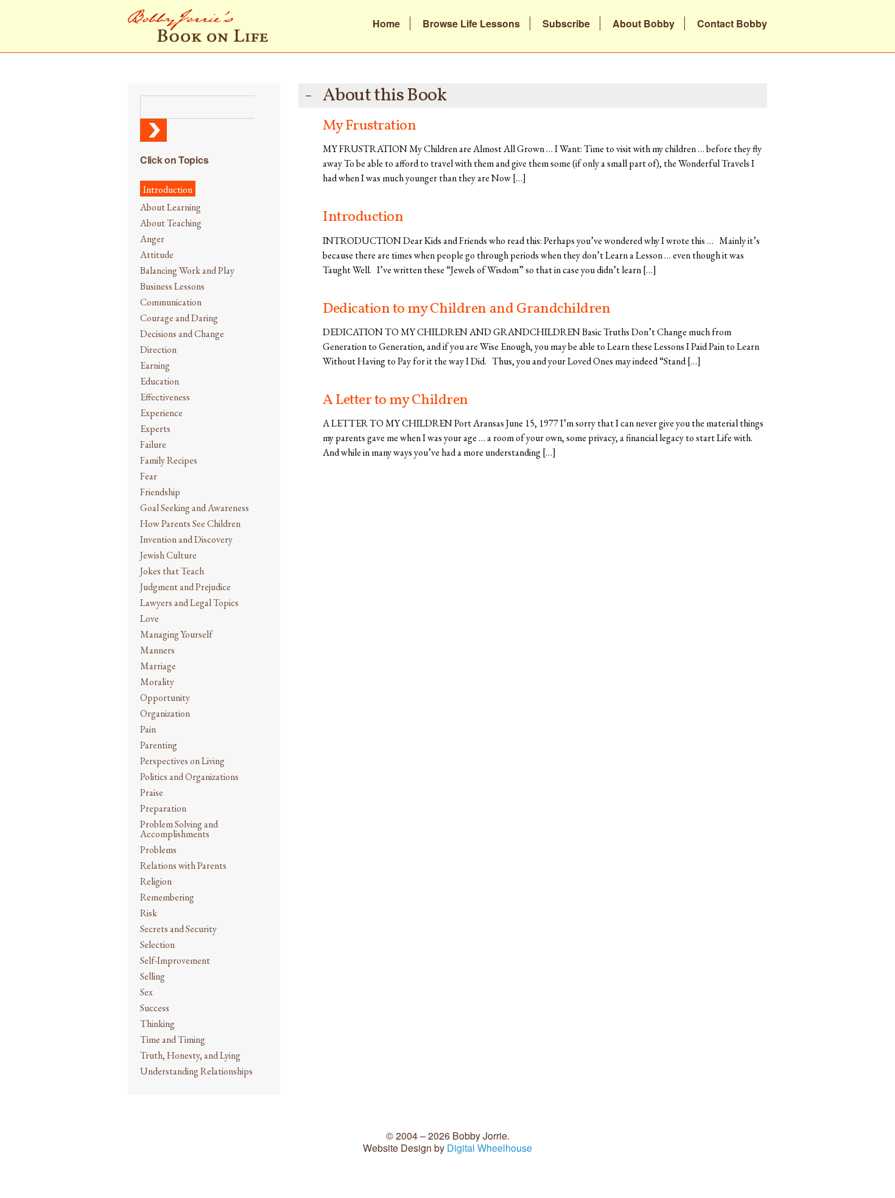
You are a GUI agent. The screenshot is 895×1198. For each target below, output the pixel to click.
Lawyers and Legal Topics (189, 602)
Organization (165, 713)
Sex (146, 992)
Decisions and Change (182, 333)
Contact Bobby (732, 24)
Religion (156, 881)
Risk (148, 913)
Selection (157, 944)
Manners (157, 650)
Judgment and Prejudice (185, 586)
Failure (153, 444)
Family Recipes (168, 460)
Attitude (157, 254)
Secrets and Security (178, 928)
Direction (158, 349)
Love (149, 618)
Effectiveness (165, 397)
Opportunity (165, 697)
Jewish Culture (168, 555)
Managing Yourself (176, 634)
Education (159, 381)
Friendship (160, 492)
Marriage (158, 666)
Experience (161, 412)
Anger (152, 238)
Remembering (167, 897)
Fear (148, 476)
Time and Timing (172, 1039)
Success (154, 1007)
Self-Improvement (175, 960)
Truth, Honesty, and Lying (190, 1055)
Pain (148, 729)
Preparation (163, 808)
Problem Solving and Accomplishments (179, 829)
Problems (158, 849)
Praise (151, 792)
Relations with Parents (183, 865)
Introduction (167, 189)
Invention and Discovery (186, 539)
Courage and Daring (179, 318)
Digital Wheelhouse (489, 1148)
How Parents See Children (190, 523)
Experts (155, 428)
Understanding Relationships (196, 1071)
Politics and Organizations (189, 776)
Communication (171, 302)
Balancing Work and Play (187, 270)
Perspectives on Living (182, 760)
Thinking (157, 1023)
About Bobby (643, 24)
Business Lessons (172, 286)
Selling (152, 976)
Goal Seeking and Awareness (194, 507)
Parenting (158, 745)
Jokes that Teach (172, 571)
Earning (155, 365)
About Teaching (171, 223)
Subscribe (566, 24)
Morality (157, 681)
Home (386, 24)
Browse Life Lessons (471, 24)
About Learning (170, 207)
